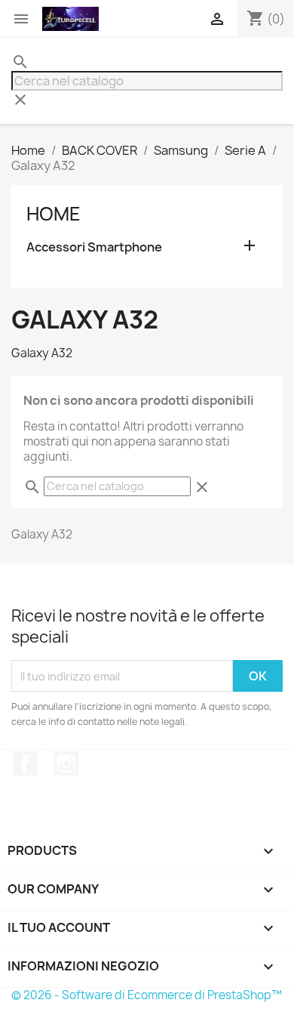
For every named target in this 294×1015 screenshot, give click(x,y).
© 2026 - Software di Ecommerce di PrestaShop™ (146, 995)
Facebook (25, 763)
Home (53, 214)
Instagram (66, 763)
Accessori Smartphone (94, 247)
